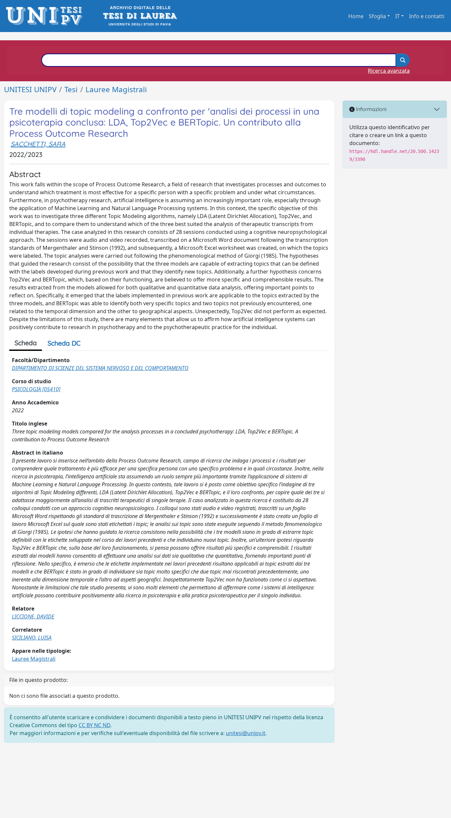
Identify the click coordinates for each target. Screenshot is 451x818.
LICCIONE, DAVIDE (33, 616)
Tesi (71, 89)
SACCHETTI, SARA (38, 144)
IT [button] (397, 16)
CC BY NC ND (94, 725)
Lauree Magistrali (116, 89)
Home (356, 16)
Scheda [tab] (26, 343)
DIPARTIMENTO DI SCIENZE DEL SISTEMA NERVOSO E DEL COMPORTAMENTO (100, 368)
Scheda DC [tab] (64, 343)
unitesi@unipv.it (245, 733)
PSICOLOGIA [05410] (36, 389)
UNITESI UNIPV (30, 89)
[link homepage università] (139, 16)
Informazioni (370, 109)
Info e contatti (426, 16)
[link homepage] (46, 16)
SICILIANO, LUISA (32, 637)
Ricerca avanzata (389, 70)
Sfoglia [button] (377, 16)
